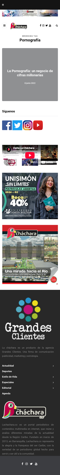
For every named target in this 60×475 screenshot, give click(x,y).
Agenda (6, 393)
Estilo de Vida (9, 376)
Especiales (8, 382)
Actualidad (8, 365)
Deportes (7, 371)
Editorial (6, 387)
